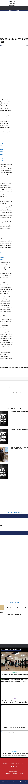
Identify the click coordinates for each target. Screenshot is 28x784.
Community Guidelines (6, 367)
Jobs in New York (14, 512)
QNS (15, 725)
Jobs (7, 782)
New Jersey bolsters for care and (15, 701)
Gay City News (14, 698)
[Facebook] (11, 767)
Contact (25, 782)
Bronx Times (14, 672)
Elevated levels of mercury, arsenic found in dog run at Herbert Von (15, 754)
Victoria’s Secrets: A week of (14, 728)
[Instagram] (16, 767)
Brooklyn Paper (15, 751)
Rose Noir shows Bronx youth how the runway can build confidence (15, 675)
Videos (20, 782)
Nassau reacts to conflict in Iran (14, 614)
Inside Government (14, 782)
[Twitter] (14, 767)
